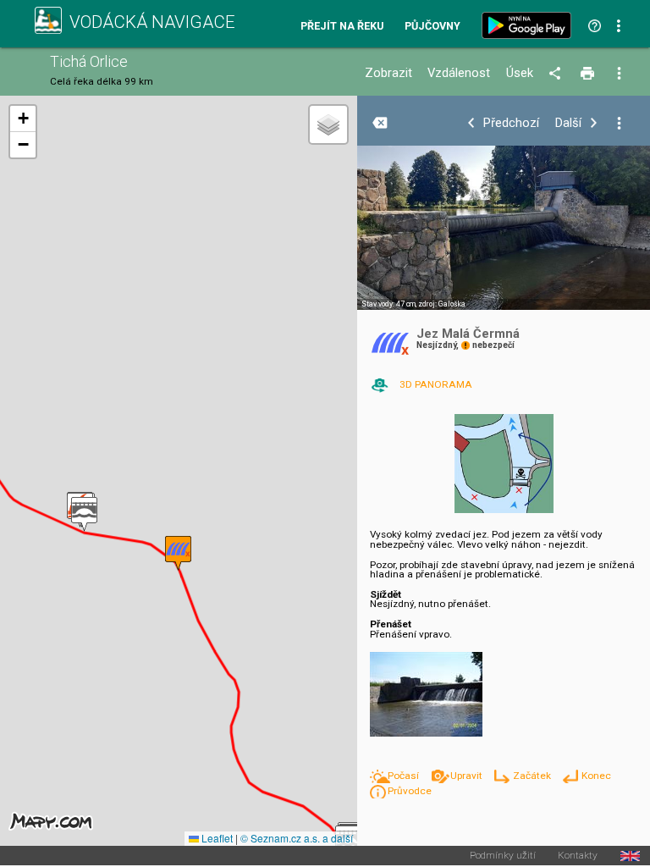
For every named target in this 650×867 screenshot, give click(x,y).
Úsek (519, 73)
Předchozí (511, 123)
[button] (84, 514)
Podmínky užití (503, 856)
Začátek (533, 775)
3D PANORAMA (435, 384)
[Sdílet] (557, 73)
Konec (595, 775)
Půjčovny (432, 26)
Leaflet (216, 838)
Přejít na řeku (341, 26)
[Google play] (530, 25)
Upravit (467, 775)
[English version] (630, 856)
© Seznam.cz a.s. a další (296, 838)
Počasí (404, 775)
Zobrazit (388, 73)
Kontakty (578, 856)
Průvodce (410, 791)
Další (568, 123)
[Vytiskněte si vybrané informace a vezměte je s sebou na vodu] (589, 73)
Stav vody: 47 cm (388, 304)
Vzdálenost (458, 73)
